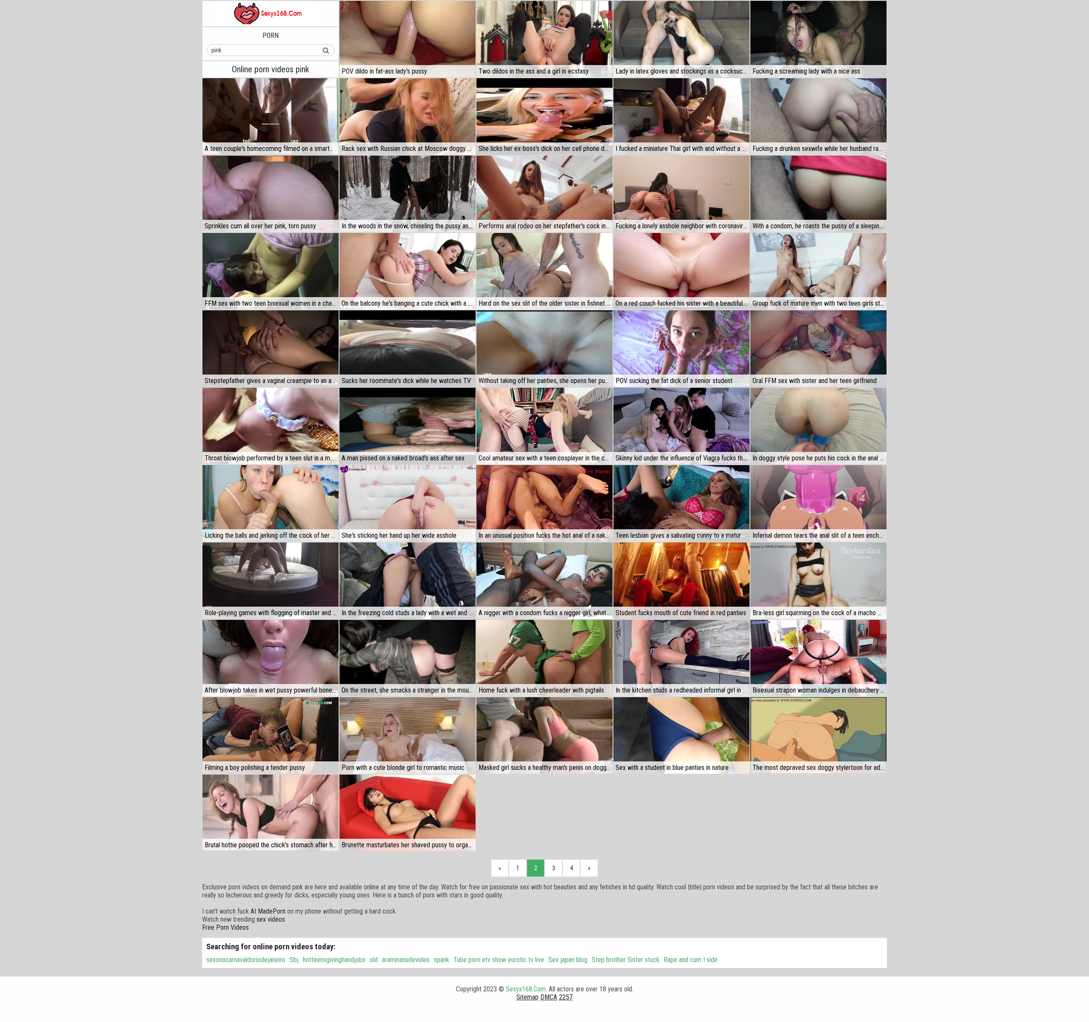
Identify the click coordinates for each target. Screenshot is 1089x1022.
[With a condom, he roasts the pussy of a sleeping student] (818, 194)
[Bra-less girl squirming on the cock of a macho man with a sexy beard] (818, 580)
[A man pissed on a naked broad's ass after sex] (407, 426)
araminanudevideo (406, 960)
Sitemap (527, 997)
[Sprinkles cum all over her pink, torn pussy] (270, 194)
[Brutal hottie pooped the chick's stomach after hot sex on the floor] (270, 813)
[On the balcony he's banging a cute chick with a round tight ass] (407, 271)
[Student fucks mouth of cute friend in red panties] (681, 580)
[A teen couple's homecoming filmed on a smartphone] (270, 116)
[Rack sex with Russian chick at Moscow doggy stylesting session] (407, 116)
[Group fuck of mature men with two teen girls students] (818, 271)
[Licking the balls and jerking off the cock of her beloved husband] (270, 503)
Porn (270, 35)
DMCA (548, 997)
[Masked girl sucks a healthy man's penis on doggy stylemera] (544, 735)
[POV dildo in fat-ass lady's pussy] (407, 39)
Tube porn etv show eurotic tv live (498, 960)
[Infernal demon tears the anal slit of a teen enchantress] (818, 503)
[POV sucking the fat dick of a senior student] (681, 348)
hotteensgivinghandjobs (334, 960)
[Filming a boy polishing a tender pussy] (270, 735)
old (374, 960)
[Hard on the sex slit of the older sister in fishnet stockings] (544, 271)
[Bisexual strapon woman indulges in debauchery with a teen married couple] (818, 658)
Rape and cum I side (691, 960)
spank (441, 960)
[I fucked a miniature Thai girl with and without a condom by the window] (681, 116)
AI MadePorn (268, 911)
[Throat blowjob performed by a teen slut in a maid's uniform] (270, 426)
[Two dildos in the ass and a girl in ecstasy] (544, 39)
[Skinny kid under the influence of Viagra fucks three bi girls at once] (681, 426)
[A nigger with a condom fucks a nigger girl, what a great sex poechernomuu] (544, 580)
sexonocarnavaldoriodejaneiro (245, 960)
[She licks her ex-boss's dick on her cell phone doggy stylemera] (544, 116)
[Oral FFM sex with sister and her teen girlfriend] (818, 348)
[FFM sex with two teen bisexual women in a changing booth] (270, 271)
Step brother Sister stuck (625, 960)
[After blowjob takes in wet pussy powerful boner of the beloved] (270, 658)
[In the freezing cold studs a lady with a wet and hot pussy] (407, 580)
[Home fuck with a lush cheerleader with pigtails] (544, 658)
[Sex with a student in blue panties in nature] (681, 735)
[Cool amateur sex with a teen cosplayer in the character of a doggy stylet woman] (544, 426)
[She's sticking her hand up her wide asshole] (407, 503)
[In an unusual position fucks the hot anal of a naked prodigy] (544, 503)
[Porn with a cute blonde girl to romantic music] (407, 735)
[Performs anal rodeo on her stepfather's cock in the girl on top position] (544, 194)
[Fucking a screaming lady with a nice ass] (818, 39)
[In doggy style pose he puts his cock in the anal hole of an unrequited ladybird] (818, 426)
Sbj (294, 960)
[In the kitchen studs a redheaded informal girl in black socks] (681, 658)
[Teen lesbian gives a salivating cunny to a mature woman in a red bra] (681, 503)
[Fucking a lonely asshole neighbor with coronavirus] (681, 194)
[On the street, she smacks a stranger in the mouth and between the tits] (407, 658)
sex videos (271, 919)
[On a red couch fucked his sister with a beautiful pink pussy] (681, 271)
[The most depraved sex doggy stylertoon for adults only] (818, 735)
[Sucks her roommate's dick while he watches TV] (407, 348)
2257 (566, 997)
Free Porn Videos (225, 927)
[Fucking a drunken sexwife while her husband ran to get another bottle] (818, 116)
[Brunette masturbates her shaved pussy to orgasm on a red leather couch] (407, 813)
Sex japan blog (567, 960)
